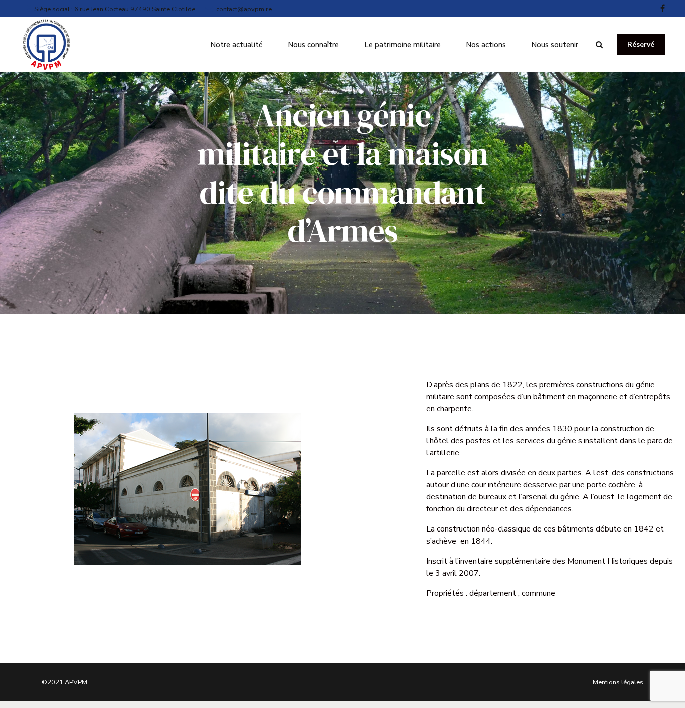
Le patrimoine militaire (402, 45)
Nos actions (486, 45)
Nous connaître (313, 45)
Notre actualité (236, 45)
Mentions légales (618, 682)
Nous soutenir (554, 45)
